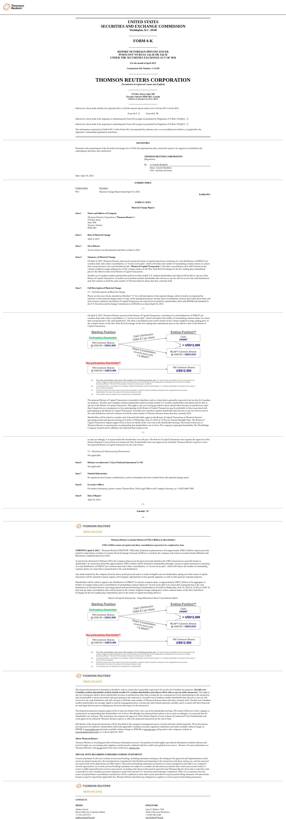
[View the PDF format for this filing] (275, 7)
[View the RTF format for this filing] (269, 7)
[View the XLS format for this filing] (280, 7)
